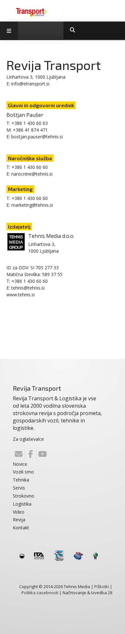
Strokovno (23, 496)
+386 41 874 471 (30, 130)
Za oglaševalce (28, 439)
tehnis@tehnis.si (28, 288)
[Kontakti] (18, 454)
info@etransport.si (30, 84)
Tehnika (21, 480)
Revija (19, 520)
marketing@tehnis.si (32, 205)
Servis (19, 488)
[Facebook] (30, 454)
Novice (20, 464)
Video (18, 512)
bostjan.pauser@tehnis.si (37, 137)
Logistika (22, 504)
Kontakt (21, 528)
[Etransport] (31, 11)
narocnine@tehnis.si (32, 174)
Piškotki (101, 586)
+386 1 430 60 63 (30, 123)
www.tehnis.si (20, 294)
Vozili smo (23, 472)
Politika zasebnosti (39, 592)
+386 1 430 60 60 (30, 167)
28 (110, 592)
